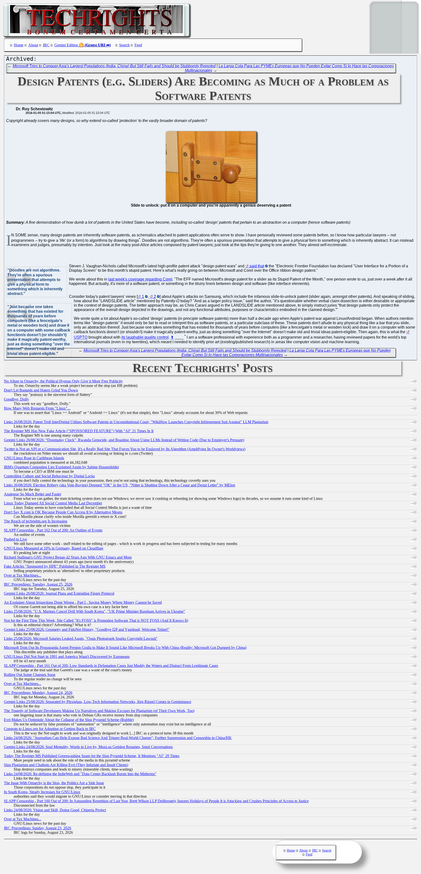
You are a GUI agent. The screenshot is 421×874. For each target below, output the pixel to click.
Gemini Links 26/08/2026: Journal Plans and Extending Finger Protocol (59, 593)
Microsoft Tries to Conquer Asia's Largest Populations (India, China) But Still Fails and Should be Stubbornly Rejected (114, 66)
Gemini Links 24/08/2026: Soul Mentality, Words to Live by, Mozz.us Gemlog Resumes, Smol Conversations (88, 747)
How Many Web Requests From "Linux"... (37, 408)
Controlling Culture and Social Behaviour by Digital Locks (49, 476)
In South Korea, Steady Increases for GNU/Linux (42, 792)
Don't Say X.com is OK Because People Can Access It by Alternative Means (63, 512)
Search (124, 45)
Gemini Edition (66, 45)
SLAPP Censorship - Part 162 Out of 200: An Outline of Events (53, 530)
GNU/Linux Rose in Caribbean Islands (34, 458)
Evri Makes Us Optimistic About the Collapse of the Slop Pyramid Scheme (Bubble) (69, 720)
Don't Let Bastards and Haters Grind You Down (41, 390)
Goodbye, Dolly (16, 399)
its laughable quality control (145, 337)
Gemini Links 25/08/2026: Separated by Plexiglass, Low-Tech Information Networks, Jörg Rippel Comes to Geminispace (97, 702)
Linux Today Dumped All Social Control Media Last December (53, 503)
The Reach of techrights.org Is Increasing (35, 521)
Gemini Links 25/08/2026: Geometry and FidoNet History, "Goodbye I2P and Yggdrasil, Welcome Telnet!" (87, 629)
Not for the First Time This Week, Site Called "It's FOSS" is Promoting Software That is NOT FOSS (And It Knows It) (96, 620)
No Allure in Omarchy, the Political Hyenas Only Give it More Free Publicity (63, 381)
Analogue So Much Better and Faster (32, 494)
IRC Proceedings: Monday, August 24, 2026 (38, 693)
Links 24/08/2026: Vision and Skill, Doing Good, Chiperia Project (55, 810)
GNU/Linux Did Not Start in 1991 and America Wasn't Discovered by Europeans (67, 656)
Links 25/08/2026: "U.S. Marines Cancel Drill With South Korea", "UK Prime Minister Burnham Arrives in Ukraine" (94, 611)
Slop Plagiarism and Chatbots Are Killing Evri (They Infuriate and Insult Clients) (66, 765)
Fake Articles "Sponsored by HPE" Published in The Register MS (54, 566)
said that (256, 266)
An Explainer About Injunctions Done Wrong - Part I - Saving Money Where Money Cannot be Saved (83, 602)
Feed (138, 45)
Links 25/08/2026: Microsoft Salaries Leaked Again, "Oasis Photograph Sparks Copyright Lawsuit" (81, 638)
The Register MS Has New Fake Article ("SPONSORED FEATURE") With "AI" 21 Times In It (78, 431)
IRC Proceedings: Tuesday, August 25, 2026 (38, 584)
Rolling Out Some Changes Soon (29, 675)
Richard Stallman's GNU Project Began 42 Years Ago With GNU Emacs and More (68, 557)
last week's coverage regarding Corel (140, 279)
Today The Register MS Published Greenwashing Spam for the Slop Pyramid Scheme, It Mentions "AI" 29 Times (91, 756)
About (33, 45)
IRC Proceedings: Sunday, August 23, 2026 (37, 828)
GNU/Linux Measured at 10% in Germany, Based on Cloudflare (53, 548)
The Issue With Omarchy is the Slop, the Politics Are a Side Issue (54, 783)
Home (18, 45)
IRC (46, 45)
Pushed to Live (15, 539)
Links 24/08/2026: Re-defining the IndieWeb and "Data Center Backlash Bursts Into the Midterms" (80, 774)
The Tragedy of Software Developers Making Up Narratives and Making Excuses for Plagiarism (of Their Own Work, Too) (99, 711)
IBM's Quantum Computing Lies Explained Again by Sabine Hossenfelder (61, 467)
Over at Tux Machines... (22, 575)
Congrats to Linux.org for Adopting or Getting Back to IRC (50, 729)
